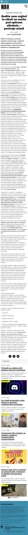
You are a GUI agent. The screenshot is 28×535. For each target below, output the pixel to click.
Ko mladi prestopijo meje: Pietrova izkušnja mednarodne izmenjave (13, 402)
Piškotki (13, 530)
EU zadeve (5, 485)
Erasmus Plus (6, 414)
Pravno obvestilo (17, 532)
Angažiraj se (6, 450)
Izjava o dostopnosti (21, 530)
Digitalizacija (6, 381)
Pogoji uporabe (10, 532)
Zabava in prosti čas (14, 12)
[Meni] (25, 6)
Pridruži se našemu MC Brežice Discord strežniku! (13, 369)
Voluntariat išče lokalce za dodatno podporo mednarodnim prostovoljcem (13, 436)
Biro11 (10, 530)
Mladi (8, 365)
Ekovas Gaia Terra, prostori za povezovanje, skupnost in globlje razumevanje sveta (13, 473)
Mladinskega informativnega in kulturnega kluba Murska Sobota (13, 111)
